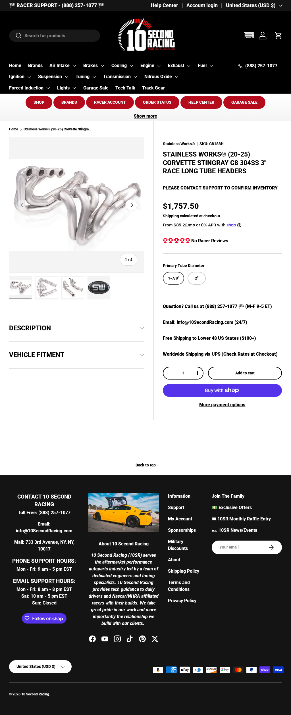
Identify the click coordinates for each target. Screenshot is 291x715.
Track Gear (153, 88)
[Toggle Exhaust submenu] (188, 65)
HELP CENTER (201, 102)
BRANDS (69, 102)
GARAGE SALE (244, 102)
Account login (202, 5)
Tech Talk (125, 88)
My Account (180, 519)
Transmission (117, 76)
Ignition (16, 76)
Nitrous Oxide (158, 76)
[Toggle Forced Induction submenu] (48, 87)
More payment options (222, 404)
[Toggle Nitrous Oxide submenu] (176, 76)
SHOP (39, 102)
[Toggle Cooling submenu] (131, 65)
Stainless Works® (179, 143)
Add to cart (245, 373)
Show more (145, 116)
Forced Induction (26, 88)
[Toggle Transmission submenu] (135, 76)
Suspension (50, 76)
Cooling (119, 65)
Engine (147, 65)
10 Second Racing (35, 694)
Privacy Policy (182, 600)
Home (15, 65)
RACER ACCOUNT (110, 102)
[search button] (15, 36)
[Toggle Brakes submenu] (102, 65)
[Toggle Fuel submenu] (211, 65)
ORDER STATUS (157, 102)
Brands (35, 65)
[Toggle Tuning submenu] (94, 76)
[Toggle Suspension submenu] (66, 76)
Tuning (83, 76)
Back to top (146, 465)
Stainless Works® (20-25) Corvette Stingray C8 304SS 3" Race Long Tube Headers (58, 129)
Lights (63, 88)
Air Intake (59, 65)
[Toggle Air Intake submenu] (74, 65)
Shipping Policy (183, 571)
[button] (248, 35)
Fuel (202, 65)
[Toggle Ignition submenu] (29, 76)
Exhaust (176, 65)
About (174, 559)
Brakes (90, 65)
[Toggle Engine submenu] (158, 65)
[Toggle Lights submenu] (74, 87)
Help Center (164, 5)
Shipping (171, 216)
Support (176, 507)
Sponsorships (182, 530)
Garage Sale (96, 88)
